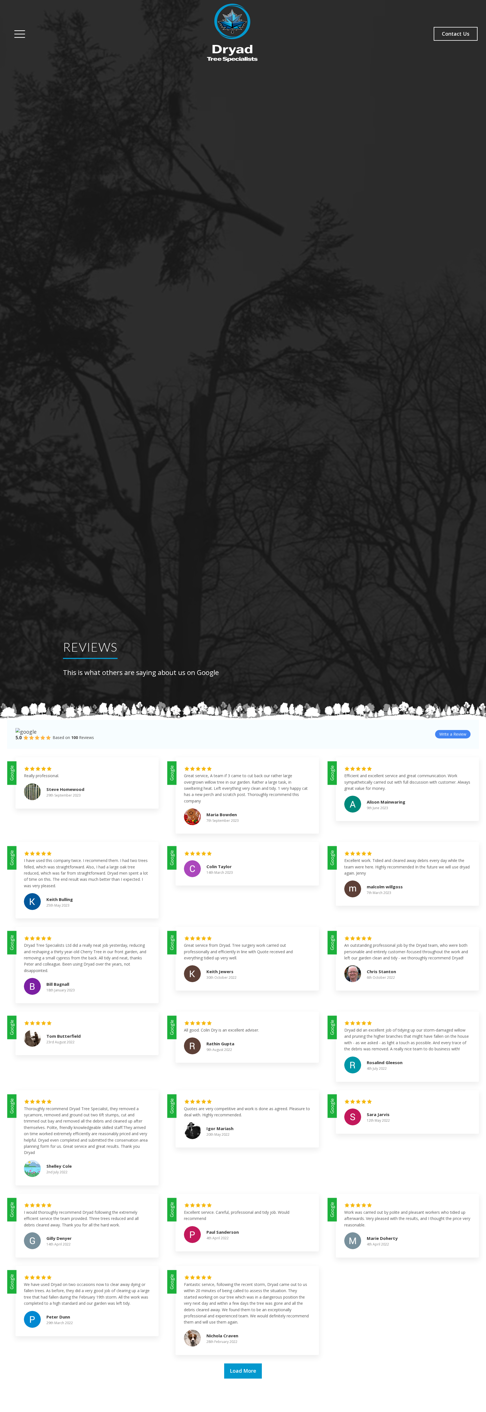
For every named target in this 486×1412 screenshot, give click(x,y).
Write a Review (452, 734)
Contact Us (455, 33)
